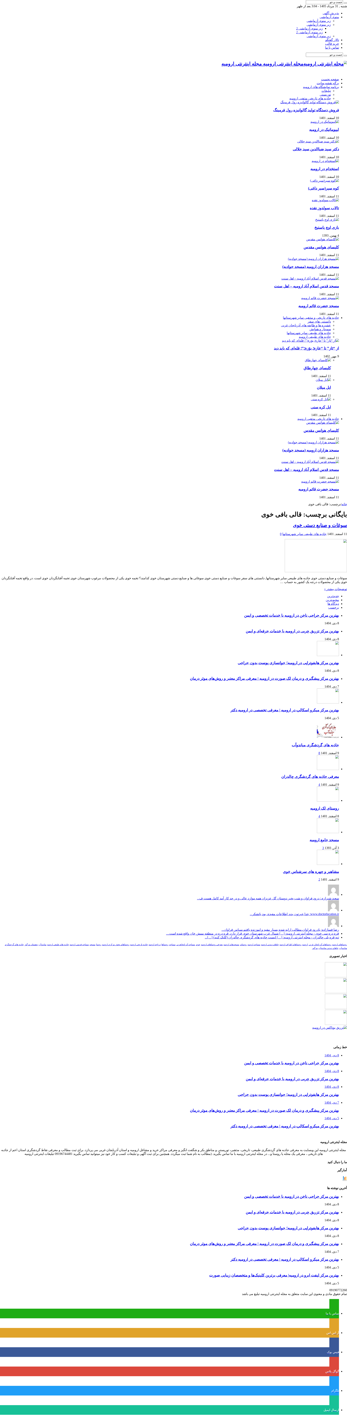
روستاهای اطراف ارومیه (290, 944)
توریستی (325, 94)
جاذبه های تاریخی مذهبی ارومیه (310, 98)
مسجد (92, 944)
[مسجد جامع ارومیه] (328, 832)
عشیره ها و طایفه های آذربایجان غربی (306, 325)
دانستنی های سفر (319, 321)
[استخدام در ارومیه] (325, 161)
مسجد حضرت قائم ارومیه (318, 306)
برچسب (333, 607)
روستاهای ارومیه (339, 944)
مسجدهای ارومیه (231, 944)
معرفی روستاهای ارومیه (212, 944)
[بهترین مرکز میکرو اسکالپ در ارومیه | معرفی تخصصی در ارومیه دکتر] (336, 992)
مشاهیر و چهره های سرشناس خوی (311, 871)
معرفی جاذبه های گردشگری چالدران (310, 776)
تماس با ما (332, 47)
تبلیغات (326, 90)
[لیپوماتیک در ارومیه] (324, 121)
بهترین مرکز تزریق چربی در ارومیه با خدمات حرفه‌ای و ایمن (292, 631)
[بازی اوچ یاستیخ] (327, 219)
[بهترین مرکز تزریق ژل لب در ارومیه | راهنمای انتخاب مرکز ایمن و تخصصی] (336, 1023)
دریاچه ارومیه (155, 944)
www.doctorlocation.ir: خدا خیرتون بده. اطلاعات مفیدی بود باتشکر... (294, 914)
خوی (198, 944)
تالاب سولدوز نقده (324, 208)
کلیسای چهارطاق (317, 368)
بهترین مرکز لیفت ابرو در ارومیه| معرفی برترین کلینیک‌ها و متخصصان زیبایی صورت (274, 1275)
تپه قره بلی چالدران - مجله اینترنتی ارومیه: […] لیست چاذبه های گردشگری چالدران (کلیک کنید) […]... (272, 937)
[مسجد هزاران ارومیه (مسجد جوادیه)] (313, 258)
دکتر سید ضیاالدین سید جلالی (316, 149)
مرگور (315, 948)
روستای (243, 944)
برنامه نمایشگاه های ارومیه (321, 87)
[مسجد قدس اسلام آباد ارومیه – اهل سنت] (310, 278)
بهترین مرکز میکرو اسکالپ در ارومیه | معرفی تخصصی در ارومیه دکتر (285, 710)
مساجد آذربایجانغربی (185, 944)
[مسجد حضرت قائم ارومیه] (320, 298)
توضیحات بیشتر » (335, 589)
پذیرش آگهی (331, 13)
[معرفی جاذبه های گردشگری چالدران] (328, 769)
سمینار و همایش (320, 329)
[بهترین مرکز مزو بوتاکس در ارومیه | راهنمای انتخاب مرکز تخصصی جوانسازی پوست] (329, 1027)
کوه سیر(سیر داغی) (323, 188)
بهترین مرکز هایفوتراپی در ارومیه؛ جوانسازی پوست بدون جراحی (288, 663)
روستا (98, 944)
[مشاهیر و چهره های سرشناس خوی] (328, 863)
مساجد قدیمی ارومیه (79, 944)
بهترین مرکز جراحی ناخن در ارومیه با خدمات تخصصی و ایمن (291, 615)
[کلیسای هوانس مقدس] (322, 239)
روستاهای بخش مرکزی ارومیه (115, 944)
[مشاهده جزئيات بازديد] (344, 1180)
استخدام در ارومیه (324, 169)
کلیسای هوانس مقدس (321, 247)
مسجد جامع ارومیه (324, 840)
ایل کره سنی (321, 407)
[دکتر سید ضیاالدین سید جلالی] (318, 141)
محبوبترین (332, 600)
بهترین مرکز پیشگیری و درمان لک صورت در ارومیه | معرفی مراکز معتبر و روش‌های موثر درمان (264, 678)
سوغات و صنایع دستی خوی (320, 525)
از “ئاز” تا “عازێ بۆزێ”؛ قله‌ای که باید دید (306, 348)
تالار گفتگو (332, 40)
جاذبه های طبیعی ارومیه (315, 336)
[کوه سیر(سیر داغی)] (324, 180)
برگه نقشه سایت (328, 83)
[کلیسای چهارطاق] (318, 360)
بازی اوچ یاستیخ (326, 227)
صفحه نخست (330, 79)
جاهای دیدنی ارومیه (270, 944)
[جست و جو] (345, 3)
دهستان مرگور (31, 944)
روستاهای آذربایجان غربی (320, 944)
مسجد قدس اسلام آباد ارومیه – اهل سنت (306, 286)
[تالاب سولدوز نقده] (325, 200)
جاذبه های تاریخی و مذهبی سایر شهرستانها (311, 317)
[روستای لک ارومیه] (328, 800)
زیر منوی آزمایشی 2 (309, 28)
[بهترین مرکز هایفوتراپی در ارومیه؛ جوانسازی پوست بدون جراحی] (336, 976)
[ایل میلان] (323, 379)
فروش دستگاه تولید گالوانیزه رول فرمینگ (306, 110)
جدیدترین (333, 596)
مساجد (172, 944)
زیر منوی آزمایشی (319, 21)
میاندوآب (42, 944)
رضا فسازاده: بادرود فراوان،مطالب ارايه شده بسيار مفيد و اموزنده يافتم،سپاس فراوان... (280, 929)
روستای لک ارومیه (324, 808)
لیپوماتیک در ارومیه (324, 129)
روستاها (164, 944)
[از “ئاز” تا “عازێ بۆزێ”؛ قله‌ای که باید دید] (310, 340)
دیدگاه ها (333, 603)
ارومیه (305, 944)
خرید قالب (332, 43)
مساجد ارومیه (254, 944)
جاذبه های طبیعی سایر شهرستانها (309, 333)
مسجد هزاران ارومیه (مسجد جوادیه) (310, 267)
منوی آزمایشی (329, 17)
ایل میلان (324, 387)
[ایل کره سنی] (321, 399)
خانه (344, 504)
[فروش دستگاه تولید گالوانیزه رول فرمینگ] (309, 102)
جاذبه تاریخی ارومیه (139, 944)
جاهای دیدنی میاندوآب (328, 948)
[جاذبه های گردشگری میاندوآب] (328, 737)
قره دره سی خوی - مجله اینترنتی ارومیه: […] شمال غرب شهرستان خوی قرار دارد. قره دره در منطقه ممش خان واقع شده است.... (252, 933)
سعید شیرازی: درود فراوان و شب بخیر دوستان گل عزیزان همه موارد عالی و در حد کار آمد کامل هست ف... (268, 898)
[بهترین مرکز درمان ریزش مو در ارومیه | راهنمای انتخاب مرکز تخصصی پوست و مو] (336, 1008)
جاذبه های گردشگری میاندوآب (315, 745)
